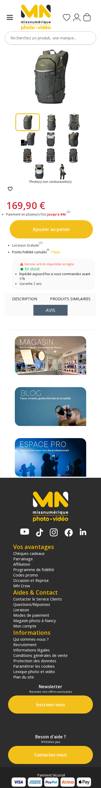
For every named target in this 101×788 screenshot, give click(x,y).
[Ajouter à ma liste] (10, 189)
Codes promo (25, 575)
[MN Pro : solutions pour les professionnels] (50, 457)
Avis (50, 310)
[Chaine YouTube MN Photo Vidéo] (24, 532)
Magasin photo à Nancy (34, 620)
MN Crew (21, 585)
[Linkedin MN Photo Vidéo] (83, 532)
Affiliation (21, 564)
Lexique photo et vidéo (34, 671)
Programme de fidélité (33, 569)
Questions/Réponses (31, 604)
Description (24, 298)
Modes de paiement (31, 615)
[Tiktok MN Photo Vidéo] (39, 533)
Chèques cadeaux (29, 553)
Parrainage (23, 558)
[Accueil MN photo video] (35, 18)
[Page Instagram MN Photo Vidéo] (54, 532)
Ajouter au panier (51, 229)
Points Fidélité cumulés (29, 252)
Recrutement (25, 644)
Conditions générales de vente (40, 655)
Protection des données (34, 660)
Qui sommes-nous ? (31, 639)
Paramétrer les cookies (34, 666)
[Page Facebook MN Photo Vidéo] (69, 533)
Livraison (21, 609)
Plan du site (23, 677)
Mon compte (24, 626)
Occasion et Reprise (31, 580)
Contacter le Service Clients (37, 599)
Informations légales (31, 650)
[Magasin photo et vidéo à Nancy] (50, 355)
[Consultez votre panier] (87, 17)
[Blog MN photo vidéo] (50, 406)
